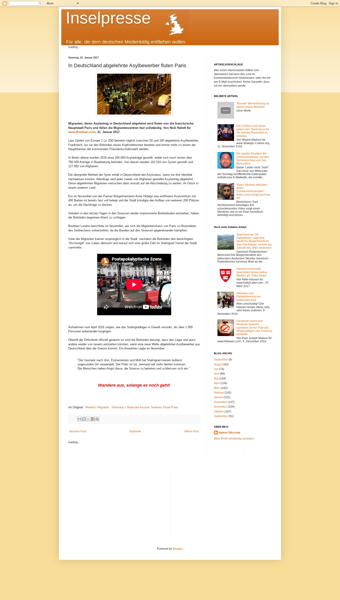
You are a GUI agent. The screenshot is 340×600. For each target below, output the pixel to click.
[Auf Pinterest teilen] (97, 419)
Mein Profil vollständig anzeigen (234, 438)
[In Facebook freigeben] (92, 419)
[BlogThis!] (84, 419)
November (220, 406)
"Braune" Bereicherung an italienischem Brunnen (252, 105)
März (217, 388)
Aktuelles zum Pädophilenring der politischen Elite (248, 297)
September (221, 359)
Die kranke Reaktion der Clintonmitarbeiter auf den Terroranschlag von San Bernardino (252, 158)
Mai (216, 378)
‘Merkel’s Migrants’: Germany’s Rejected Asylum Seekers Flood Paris (131, 407)
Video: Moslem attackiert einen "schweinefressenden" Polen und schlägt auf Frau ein (253, 191)
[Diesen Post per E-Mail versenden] (79, 419)
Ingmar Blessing (229, 432)
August (218, 364)
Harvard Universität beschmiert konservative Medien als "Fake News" (251, 272)
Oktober (219, 411)
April (217, 383)
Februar (219, 392)
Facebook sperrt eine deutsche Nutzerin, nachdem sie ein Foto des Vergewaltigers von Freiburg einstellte (254, 327)
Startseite (135, 431)
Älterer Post (191, 431)
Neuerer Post (77, 431)
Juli (216, 369)
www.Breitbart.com (82, 132)
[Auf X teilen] (88, 419)
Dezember (220, 402)
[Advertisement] (223, 500)
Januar (218, 397)
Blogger (177, 548)
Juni (216, 373)
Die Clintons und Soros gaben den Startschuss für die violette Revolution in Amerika (252, 130)
